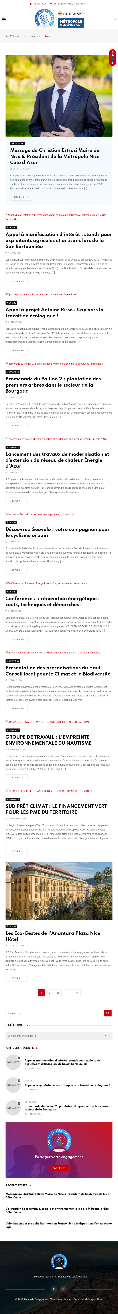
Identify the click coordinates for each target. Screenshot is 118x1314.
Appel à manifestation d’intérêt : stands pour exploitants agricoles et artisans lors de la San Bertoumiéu (59, 240)
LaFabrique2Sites (92, 1299)
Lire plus (19, 197)
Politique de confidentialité (72, 1276)
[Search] (114, 18)
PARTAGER (59, 1168)
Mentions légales (43, 1276)
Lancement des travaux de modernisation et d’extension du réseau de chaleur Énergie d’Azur (57, 460)
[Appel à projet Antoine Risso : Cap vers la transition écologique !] (13, 1085)
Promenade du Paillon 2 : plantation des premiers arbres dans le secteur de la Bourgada (53, 385)
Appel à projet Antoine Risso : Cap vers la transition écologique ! (67, 1085)
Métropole (31, 1102)
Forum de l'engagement (36, 1299)
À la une (29, 1056)
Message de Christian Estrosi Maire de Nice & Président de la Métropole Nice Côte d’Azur (55, 156)
